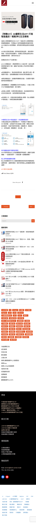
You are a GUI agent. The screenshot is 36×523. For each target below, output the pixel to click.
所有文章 (4, 352)
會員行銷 (12, 334)
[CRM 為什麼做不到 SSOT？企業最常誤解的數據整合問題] (3, 285)
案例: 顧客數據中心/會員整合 (10, 360)
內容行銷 (4, 318)
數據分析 (4, 326)
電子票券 (13, 340)
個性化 (25, 315)
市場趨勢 (4, 323)
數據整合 (12, 326)
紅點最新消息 (5, 371)
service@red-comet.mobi (13, 468)
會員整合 (4, 331)
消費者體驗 (29, 334)
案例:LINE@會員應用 (7, 366)
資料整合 (25, 337)
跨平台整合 (5, 340)
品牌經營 (20, 321)
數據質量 (4, 329)
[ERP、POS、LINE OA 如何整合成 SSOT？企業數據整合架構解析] (3, 300)
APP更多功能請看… (7, 169)
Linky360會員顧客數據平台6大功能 (12, 412)
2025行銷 (4, 310)
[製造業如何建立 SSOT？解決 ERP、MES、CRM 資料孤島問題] (3, 247)
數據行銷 (26, 326)
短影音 (4, 337)
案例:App (4, 363)
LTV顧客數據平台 (6, 315)
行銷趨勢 (18, 337)
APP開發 (28, 310)
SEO (15, 315)
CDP (10, 313)
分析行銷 (20, 318)
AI (10, 310)
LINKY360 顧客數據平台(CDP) (10, 426)
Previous (5, 206)
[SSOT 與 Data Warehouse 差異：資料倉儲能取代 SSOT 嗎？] (3, 292)
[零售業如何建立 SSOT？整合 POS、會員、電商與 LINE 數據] (3, 240)
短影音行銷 (4, 369)
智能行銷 (12, 329)
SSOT (19, 315)
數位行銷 (19, 323)
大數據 (27, 321)
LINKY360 (20, 313)
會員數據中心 (20, 331)
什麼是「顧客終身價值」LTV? (10, 410)
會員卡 (19, 329)
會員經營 (4, 334)
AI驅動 (21, 310)
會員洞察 (29, 331)
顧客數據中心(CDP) (7, 380)
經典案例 (4, 374)
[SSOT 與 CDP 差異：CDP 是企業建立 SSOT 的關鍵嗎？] (3, 277)
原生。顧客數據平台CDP (8, 321)
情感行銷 (12, 323)
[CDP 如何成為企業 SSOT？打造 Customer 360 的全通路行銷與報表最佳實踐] (3, 270)
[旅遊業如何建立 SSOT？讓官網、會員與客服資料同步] (3, 232)
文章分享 (4, 358)
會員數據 (12, 331)
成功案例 (4, 349)
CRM (14, 313)
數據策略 (19, 326)
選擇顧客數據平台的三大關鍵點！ (11, 408)
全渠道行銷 (13, 318)
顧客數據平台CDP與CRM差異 (10, 406)
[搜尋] (33, 220)
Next (31, 206)
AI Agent (15, 310)
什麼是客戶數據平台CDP (8, 402)
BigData (4, 313)
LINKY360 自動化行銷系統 (9, 428)
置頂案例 (4, 377)
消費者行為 (20, 334)
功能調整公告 (5, 346)
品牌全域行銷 (5, 430)
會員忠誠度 (26, 329)
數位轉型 (26, 323)
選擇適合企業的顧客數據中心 (10, 404)
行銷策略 (10, 337)
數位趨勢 (4, 355)
